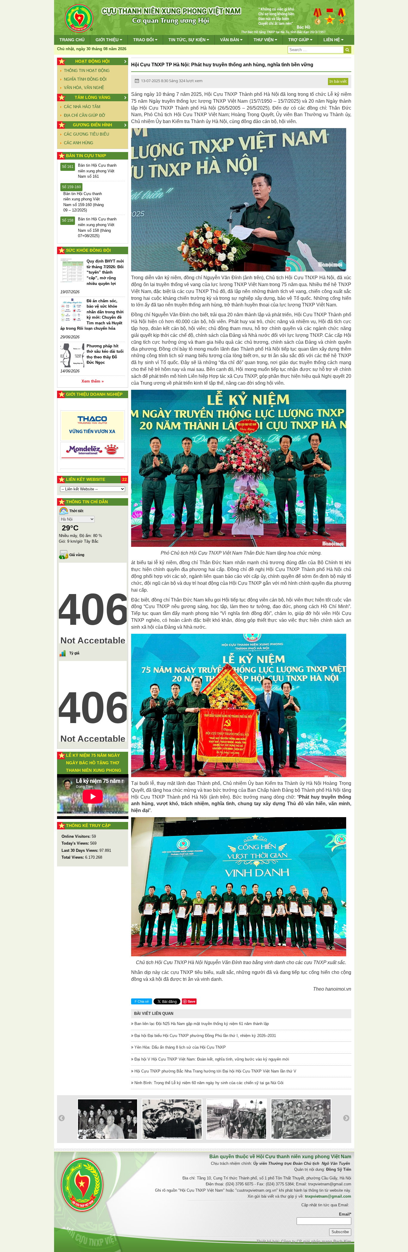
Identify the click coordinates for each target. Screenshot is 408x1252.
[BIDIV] (93, 444)
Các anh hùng (78, 143)
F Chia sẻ (142, 1001)
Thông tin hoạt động (87, 70)
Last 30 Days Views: (80, 850)
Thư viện (264, 39)
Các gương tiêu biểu (86, 134)
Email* (345, 1214)
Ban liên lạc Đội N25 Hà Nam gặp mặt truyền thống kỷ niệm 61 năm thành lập (201, 1023)
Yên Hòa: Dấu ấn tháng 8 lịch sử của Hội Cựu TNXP (179, 1047)
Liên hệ (332, 39)
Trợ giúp (299, 39)
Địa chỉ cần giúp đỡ (84, 115)
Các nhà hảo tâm (82, 107)
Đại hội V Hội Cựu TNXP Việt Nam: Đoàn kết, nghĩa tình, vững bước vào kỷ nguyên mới (211, 1059)
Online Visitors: (77, 836)
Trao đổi (144, 39)
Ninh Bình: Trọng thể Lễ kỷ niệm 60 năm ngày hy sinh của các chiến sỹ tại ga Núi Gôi (208, 1083)
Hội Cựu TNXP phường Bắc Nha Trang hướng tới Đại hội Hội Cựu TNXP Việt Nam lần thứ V (214, 1071)
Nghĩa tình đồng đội (85, 79)
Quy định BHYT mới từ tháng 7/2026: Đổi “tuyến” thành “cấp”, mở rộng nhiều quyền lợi (105, 272)
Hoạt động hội (92, 61)
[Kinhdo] (93, 428)
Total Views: (73, 857)
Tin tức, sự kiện (187, 39)
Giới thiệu (108, 39)
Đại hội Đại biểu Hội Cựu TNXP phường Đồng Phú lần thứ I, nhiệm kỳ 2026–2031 (204, 1035)
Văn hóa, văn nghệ (84, 87)
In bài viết (338, 81)
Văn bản (230, 39)
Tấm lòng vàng (93, 97)
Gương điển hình (92, 124)
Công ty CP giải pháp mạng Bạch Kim (316, 1241)
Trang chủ (72, 39)
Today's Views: (76, 843)
